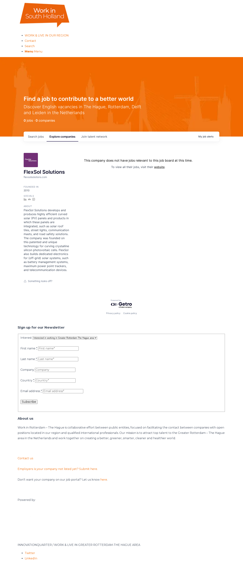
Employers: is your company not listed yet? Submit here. (58, 469)
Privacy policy (113, 313)
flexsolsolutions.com (35, 177)
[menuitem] (125, 35)
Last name (28, 359)
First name (28, 348)
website (159, 167)
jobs (36, 136)
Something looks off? (40, 281)
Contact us (25, 458)
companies (62, 136)
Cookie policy (130, 313)
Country (27, 380)
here (103, 479)
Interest (26, 337)
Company (27, 369)
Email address (31, 391)
